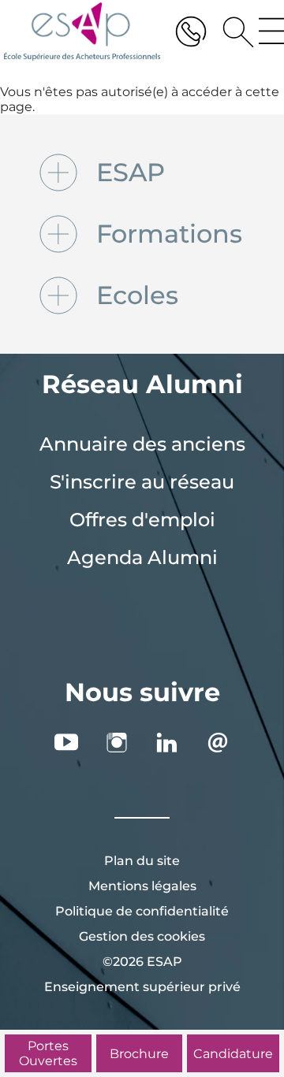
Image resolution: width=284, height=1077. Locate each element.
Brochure (139, 1053)
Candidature (233, 1053)
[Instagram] (116, 742)
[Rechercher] (232, 31)
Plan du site (142, 860)
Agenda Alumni (142, 557)
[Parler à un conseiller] (191, 31)
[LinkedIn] (167, 742)
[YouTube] (66, 742)
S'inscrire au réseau (142, 481)
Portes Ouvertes (48, 1053)
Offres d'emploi (142, 519)
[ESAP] (82, 31)
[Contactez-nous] (217, 742)
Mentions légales (142, 885)
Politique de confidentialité (142, 911)
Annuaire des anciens (142, 444)
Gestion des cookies (142, 936)
